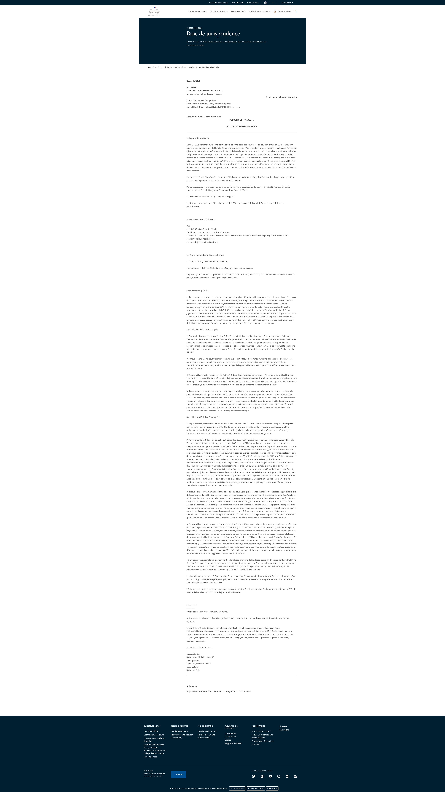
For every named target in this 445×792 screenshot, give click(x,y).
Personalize (272, 788)
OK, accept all (238, 788)
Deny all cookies (256, 788)
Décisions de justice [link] (164, 67)
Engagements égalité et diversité (154, 739)
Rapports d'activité (233, 743)
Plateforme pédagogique (218, 2)
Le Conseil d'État (151, 731)
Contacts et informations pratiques (263, 742)
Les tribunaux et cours (154, 734)
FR (272, 2)
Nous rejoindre (150, 756)
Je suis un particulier (261, 731)
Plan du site (284, 729)
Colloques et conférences (230, 735)
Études (228, 739)
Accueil (151, 67)
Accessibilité (286, 2)
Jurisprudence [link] (180, 67)
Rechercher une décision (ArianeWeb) (204, 67)
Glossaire (283, 726)
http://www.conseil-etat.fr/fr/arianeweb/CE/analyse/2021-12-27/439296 (219, 691)
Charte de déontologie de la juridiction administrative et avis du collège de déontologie (154, 749)
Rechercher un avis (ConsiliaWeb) (206, 736)
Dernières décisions (180, 731)
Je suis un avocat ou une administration (262, 736)
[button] (198, 11)
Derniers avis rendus (207, 731)
